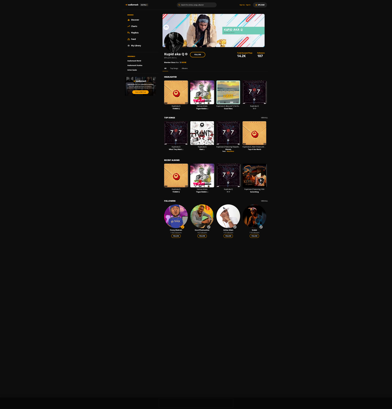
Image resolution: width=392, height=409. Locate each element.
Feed (133, 39)
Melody (228, 149)
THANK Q (176, 109)
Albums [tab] (185, 68)
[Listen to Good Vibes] (228, 92)
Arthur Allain (228, 230)
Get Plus (144, 5)
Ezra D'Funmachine (202, 230)
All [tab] (165, 68)
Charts (134, 26)
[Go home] (131, 4)
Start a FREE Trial (140, 92)
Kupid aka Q (176, 106)
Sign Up (242, 5)
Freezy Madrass (176, 230)
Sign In (248, 5)
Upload (261, 5)
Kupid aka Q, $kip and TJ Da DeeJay (228, 106)
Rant (201, 149)
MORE (184, 62)
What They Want (175, 149)
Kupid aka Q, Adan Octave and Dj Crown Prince (254, 147)
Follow (197, 54)
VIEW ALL (264, 118)
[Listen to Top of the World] (254, 133)
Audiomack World (134, 61)
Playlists (135, 32)
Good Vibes (228, 109)
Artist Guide (132, 70)
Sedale (254, 230)
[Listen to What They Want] (176, 133)
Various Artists (202, 106)
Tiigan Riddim (201, 109)
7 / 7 (254, 109)
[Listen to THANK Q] (176, 92)
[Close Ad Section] (154, 79)
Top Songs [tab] (174, 68)
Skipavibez (230, 151)
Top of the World (254, 149)
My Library (136, 45)
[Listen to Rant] (202, 133)
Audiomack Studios (134, 65)
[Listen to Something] (254, 175)
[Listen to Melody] (228, 133)
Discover (135, 19)
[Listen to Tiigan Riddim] (202, 92)
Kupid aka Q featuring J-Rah (254, 189)
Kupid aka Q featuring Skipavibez (228, 147)
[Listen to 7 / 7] (254, 92)
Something (254, 192)
